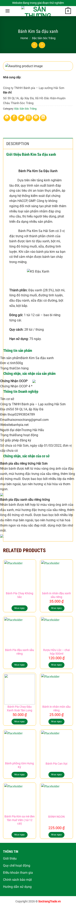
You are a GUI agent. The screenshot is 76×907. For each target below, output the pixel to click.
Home (24, 38)
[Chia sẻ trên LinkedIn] (43, 118)
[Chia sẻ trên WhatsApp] (6, 118)
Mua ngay (19, 608)
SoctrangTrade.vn (49, 901)
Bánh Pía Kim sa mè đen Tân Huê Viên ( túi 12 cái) (19, 820)
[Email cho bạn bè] (28, 118)
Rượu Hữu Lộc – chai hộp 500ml (56, 651)
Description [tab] (17, 143)
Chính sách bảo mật (17, 880)
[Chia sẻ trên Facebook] (14, 118)
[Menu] (7, 11)
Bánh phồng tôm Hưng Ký (19, 765)
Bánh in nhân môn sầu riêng (56, 708)
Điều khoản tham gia (18, 873)
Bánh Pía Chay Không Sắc (19, 595)
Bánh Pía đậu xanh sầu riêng (19, 651)
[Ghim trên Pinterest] (36, 118)
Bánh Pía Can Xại (56, 763)
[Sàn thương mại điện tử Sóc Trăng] (38, 11)
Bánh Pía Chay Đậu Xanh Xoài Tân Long (19, 708)
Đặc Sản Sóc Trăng (44, 38)
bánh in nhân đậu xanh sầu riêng (56, 595)
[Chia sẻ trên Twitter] (21, 118)
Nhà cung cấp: (12, 77)
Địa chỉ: (7, 92)
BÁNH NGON (56, 816)
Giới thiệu (10, 858)
